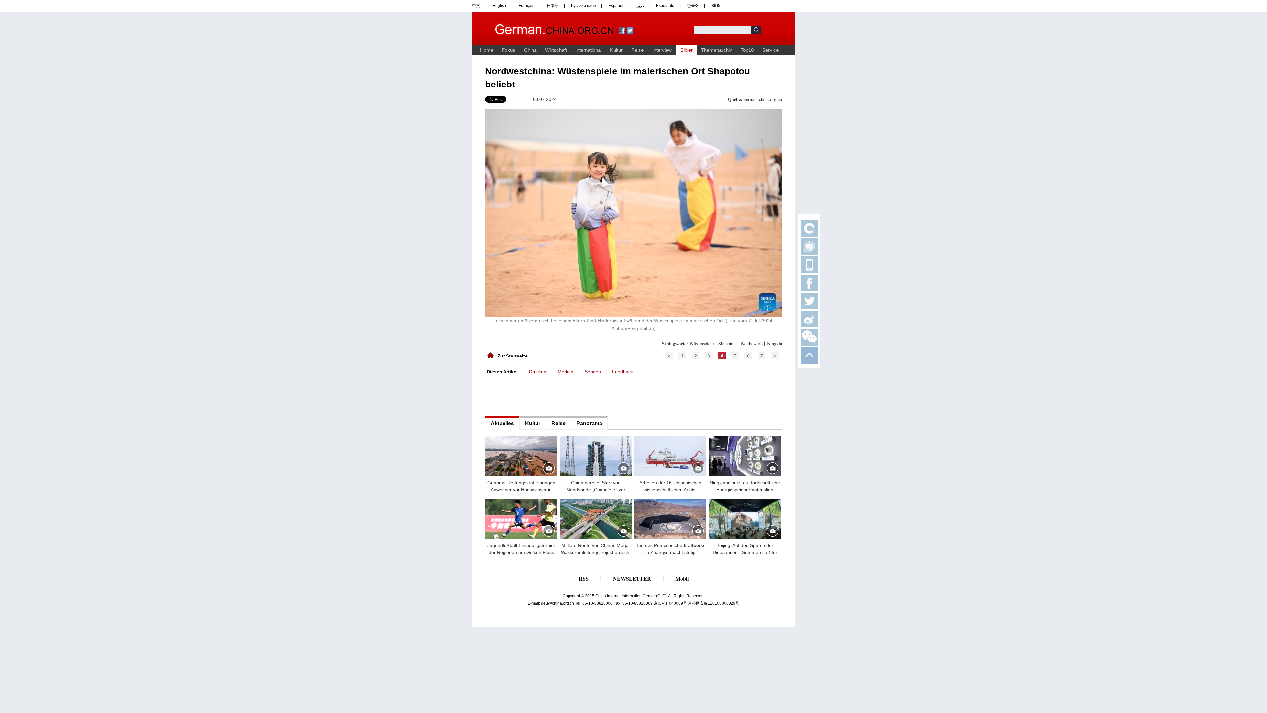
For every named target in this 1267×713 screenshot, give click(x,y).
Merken (565, 371)
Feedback (622, 371)
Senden (593, 371)
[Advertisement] (534, 395)
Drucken (537, 371)
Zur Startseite (512, 355)
